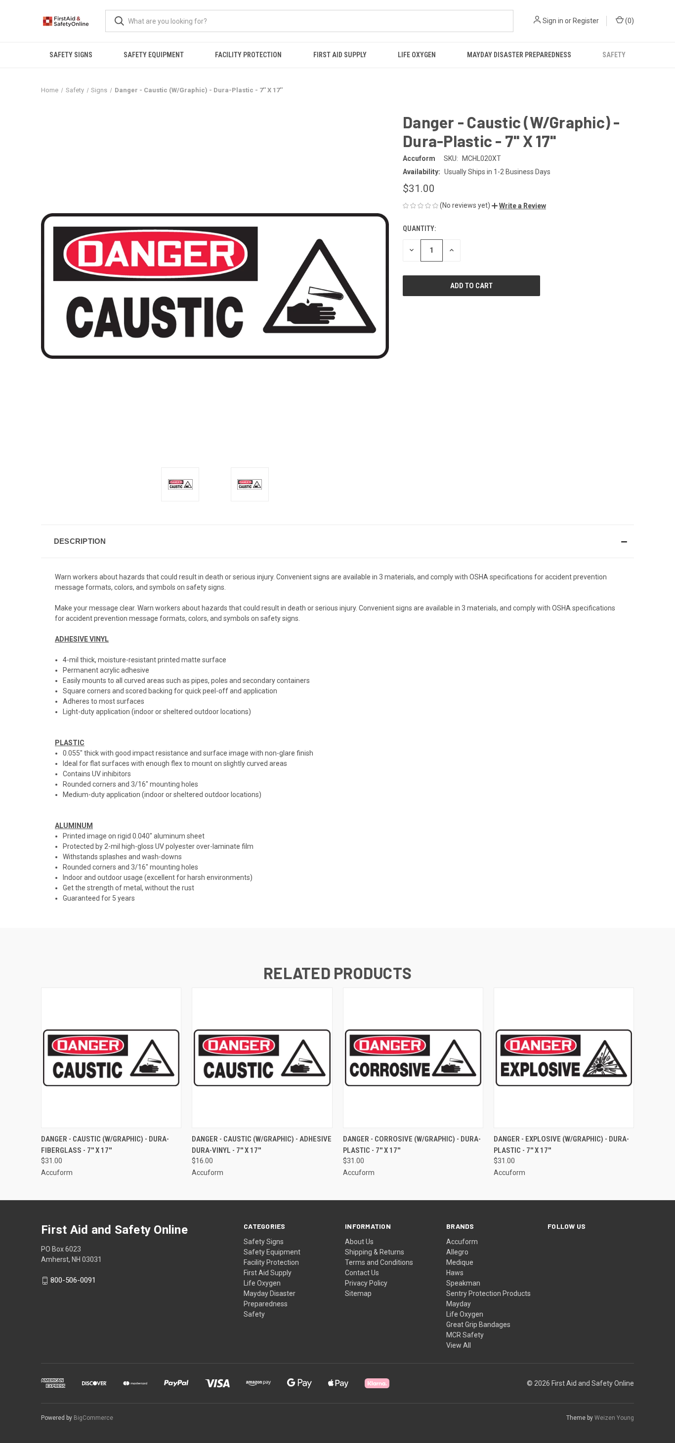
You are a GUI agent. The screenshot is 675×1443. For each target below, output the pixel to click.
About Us (359, 1242)
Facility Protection (248, 55)
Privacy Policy (366, 1283)
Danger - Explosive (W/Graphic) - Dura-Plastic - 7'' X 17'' (561, 1145)
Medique (459, 1262)
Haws (455, 1273)
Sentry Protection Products (488, 1293)
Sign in (553, 21)
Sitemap (358, 1293)
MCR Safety (465, 1335)
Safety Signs (70, 55)
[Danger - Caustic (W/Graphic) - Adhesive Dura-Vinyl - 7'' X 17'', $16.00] (262, 1057)
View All (458, 1345)
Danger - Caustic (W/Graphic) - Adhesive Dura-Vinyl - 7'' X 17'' (262, 1145)
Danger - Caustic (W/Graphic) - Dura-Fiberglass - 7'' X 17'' (105, 1145)
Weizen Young (614, 1417)
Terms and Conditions (379, 1262)
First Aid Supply (340, 55)
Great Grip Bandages (478, 1325)
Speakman (463, 1283)
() (629, 21)
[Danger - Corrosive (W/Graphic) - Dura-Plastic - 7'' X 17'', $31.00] (413, 1057)
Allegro (457, 1252)
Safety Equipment (154, 55)
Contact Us (362, 1273)
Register (586, 21)
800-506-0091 (73, 1280)
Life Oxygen (417, 55)
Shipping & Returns (374, 1252)
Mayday (458, 1304)
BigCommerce (93, 1417)
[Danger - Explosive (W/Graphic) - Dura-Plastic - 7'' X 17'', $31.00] (564, 1057)
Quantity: (419, 228)
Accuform (462, 1242)
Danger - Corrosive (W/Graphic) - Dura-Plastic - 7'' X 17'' (412, 1145)
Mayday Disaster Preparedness (519, 55)
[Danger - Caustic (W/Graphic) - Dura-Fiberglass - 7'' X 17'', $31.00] (111, 1057)
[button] (519, 206)
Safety (614, 55)
